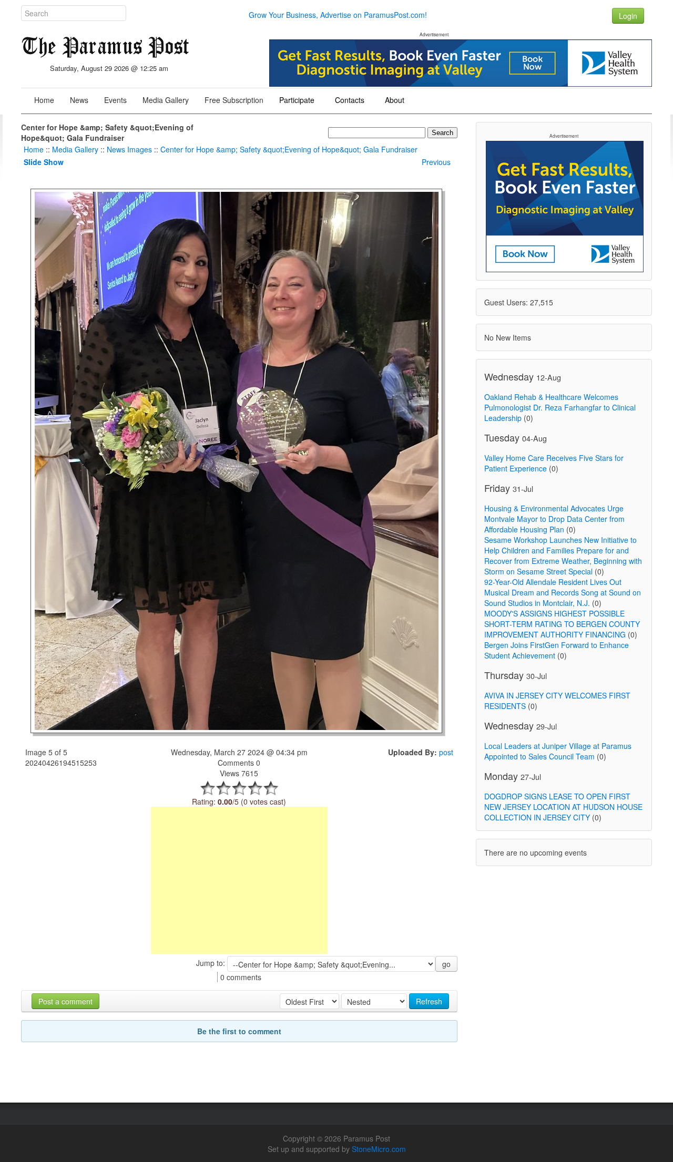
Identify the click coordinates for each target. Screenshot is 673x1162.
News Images (129, 149)
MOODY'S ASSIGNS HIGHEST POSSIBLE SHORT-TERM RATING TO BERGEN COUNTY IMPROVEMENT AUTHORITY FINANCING (562, 624)
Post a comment (65, 1001)
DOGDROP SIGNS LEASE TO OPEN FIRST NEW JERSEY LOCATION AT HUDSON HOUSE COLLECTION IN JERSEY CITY (563, 806)
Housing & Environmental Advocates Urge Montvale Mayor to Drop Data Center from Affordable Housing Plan (554, 518)
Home (34, 149)
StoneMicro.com (379, 1149)
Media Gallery (75, 149)
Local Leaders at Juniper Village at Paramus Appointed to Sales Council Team (557, 751)
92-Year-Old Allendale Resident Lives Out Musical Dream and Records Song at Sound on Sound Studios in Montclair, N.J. (562, 592)
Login (628, 16)
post (446, 752)
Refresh (429, 1001)
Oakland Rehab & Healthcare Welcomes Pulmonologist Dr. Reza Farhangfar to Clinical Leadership (560, 407)
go (446, 964)
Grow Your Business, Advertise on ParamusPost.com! (338, 14)
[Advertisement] (239, 880)
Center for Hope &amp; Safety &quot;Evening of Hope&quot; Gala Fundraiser (288, 149)
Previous (436, 162)
